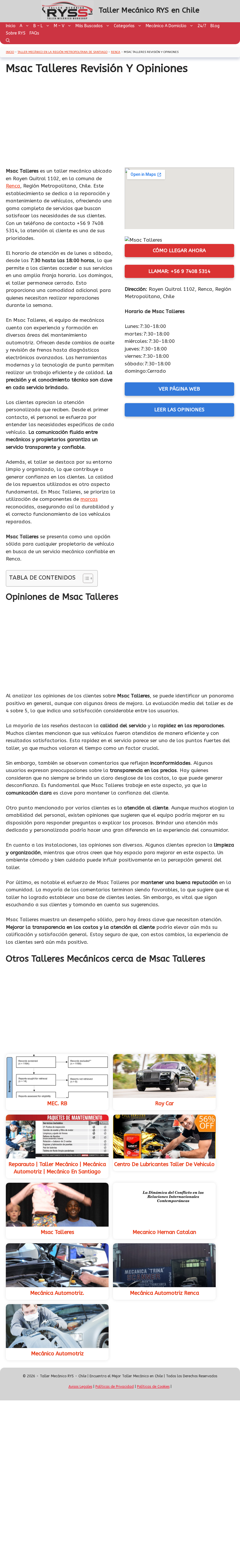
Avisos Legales (80, 1387)
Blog (215, 25)
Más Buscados (89, 25)
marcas (89, 499)
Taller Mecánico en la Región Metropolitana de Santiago (62, 52)
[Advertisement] (120, 119)
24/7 (202, 25)
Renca (115, 52)
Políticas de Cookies (153, 1387)
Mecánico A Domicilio (166, 25)
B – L (38, 25)
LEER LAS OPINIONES (179, 409)
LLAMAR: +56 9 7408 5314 (179, 271)
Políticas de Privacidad (114, 1387)
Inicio (11, 25)
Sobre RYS (15, 33)
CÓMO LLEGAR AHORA (179, 250)
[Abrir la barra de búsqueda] (8, 40)
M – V (59, 25)
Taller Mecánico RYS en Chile (149, 10)
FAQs (34, 33)
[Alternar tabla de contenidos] (85, 578)
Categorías (124, 25)
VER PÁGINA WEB (179, 389)
